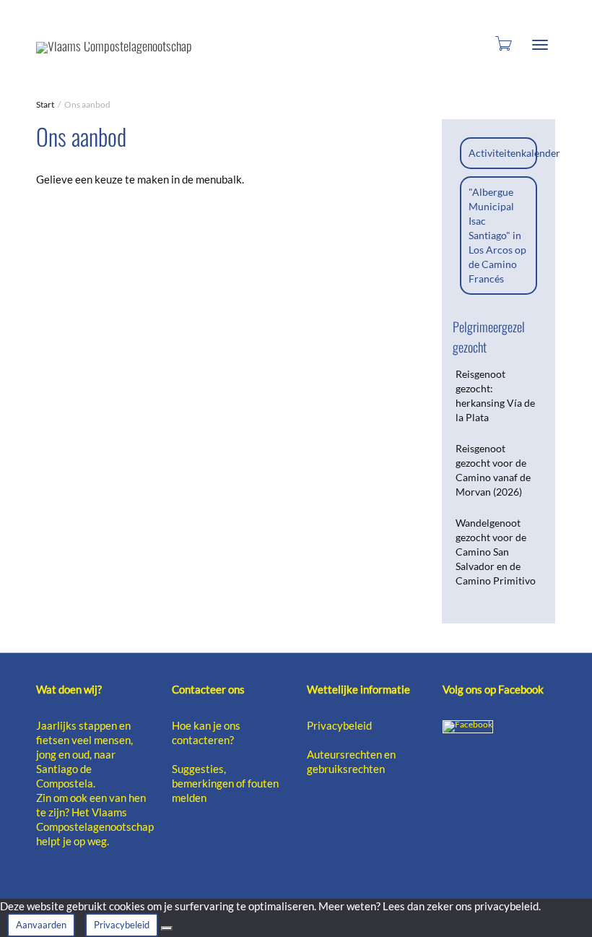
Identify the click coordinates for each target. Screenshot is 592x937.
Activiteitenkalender (514, 153)
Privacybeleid (339, 725)
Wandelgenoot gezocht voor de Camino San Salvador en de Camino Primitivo (496, 552)
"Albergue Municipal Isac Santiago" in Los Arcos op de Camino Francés (497, 235)
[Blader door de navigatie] (540, 45)
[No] (167, 928)
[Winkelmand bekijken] (502, 42)
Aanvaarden (41, 924)
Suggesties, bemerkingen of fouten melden (225, 783)
